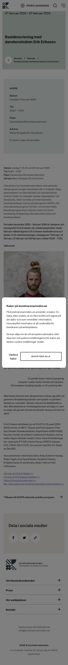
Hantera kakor (13, 356)
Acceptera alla (41, 356)
